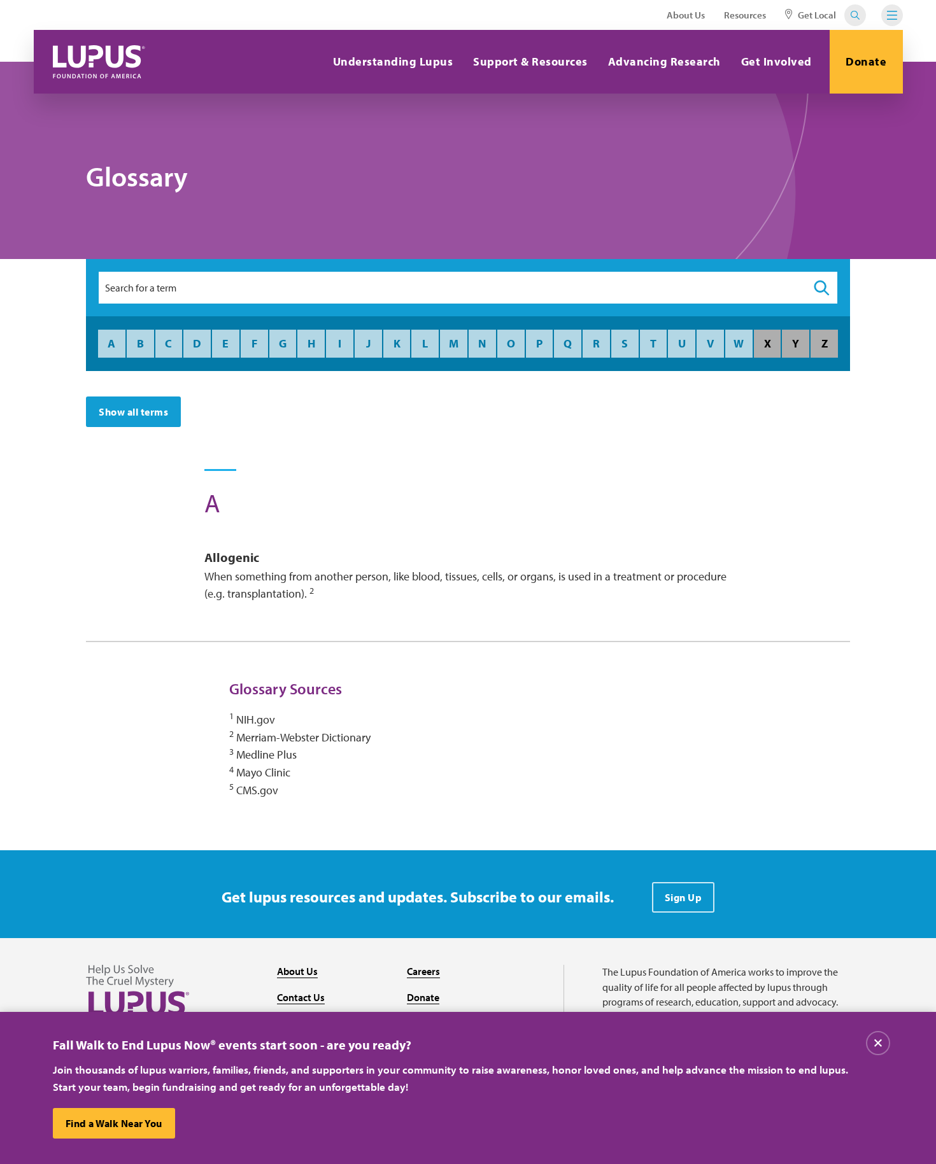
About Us (686, 15)
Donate (866, 61)
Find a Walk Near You (114, 1123)
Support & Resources (530, 61)
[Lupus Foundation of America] (99, 61)
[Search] (821, 288)
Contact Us (301, 997)
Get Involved (776, 61)
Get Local (816, 15)
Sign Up (683, 897)
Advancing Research (664, 61)
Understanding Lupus (393, 61)
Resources (745, 15)
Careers (423, 971)
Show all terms (133, 411)
